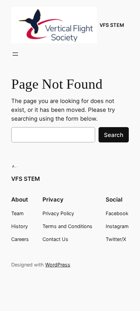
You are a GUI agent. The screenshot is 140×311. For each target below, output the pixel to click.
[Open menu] (15, 54)
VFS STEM (112, 25)
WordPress (57, 264)
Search (113, 135)
